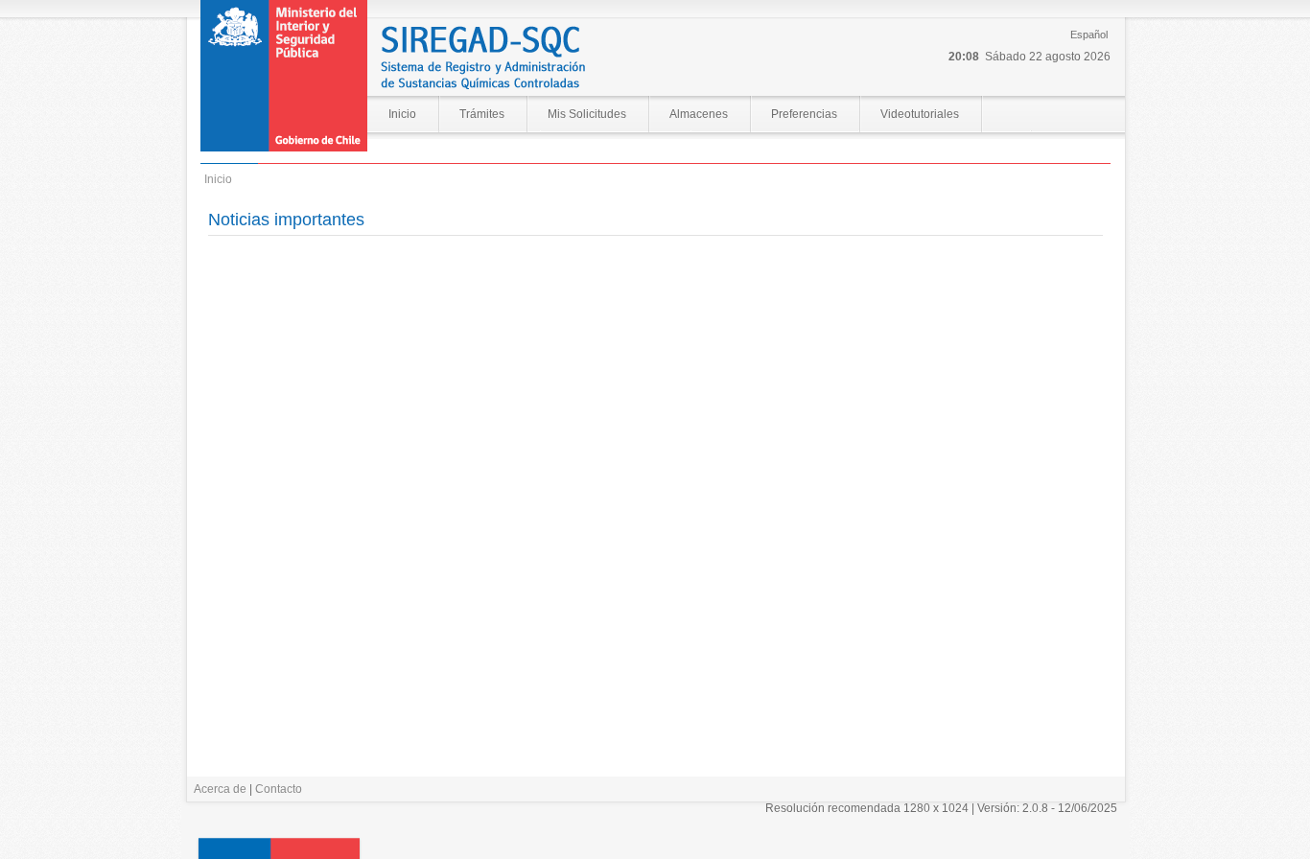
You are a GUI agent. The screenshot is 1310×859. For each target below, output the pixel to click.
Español (1089, 34)
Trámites (481, 114)
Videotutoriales (919, 114)
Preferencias (804, 114)
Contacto (278, 789)
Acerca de (220, 789)
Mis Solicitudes (587, 114)
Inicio (402, 114)
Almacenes (698, 114)
